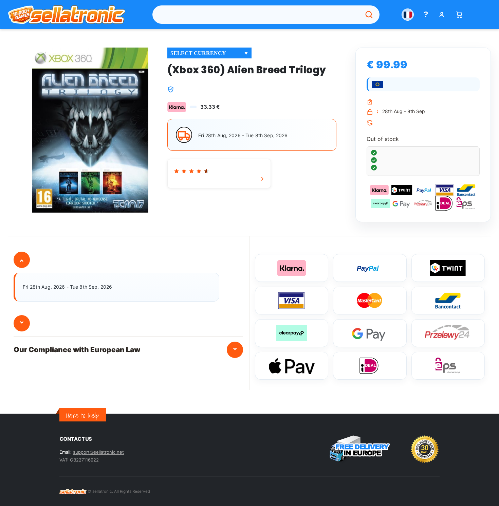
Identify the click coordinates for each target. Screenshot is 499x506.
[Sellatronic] (66, 14)
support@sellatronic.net (98, 452)
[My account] (442, 15)
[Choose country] (408, 14)
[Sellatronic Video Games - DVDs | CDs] (73, 491)
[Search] (369, 14)
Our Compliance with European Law (126, 348)
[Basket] (459, 15)
